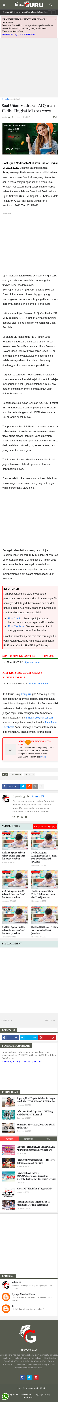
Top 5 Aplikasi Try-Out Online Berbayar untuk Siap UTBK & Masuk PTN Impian (36, 1100)
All (47, 1139)
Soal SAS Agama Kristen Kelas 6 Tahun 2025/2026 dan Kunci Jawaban (13, 855)
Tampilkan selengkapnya (45, 826)
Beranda (5, 99)
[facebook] (14, 816)
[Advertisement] (29, 66)
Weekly (9, 1139)
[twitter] (18, 816)
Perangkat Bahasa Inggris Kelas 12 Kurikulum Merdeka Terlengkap (33, 1203)
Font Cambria (16, 626)
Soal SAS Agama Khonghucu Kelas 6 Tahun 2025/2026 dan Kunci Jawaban (43, 857)
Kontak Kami (27, 1397)
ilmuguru (26, 694)
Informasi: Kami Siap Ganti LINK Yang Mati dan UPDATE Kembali (35, 1113)
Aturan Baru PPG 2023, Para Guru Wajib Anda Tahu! (36, 1126)
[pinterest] (22, 816)
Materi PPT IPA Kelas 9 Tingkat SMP (34, 1188)
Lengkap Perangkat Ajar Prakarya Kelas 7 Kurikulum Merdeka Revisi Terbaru (36, 1148)
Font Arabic (14, 618)
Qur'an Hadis (32, 662)
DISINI (43, 757)
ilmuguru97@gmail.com (40, 717)
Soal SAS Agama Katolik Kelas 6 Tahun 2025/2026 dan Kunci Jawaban (13, 894)
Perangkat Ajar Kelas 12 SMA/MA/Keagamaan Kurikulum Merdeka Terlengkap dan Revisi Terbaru (36, 1175)
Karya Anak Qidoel (36, 1388)
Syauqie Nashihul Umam (23, 1294)
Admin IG (38, 796)
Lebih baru (7, 1020)
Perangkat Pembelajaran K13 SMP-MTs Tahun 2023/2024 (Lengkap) (36, 1161)
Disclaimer (26, 1394)
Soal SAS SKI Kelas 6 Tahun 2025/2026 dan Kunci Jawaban (44, 930)
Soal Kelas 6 (15, 99)
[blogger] (26, 816)
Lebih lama (50, 1020)
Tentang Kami (11, 1394)
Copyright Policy (42, 1394)
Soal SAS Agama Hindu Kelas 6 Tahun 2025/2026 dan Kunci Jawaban (43, 894)
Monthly (28, 1139)
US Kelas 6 (29, 774)
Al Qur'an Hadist (38, 683)
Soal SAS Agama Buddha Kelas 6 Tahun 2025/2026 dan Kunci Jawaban (13, 930)
